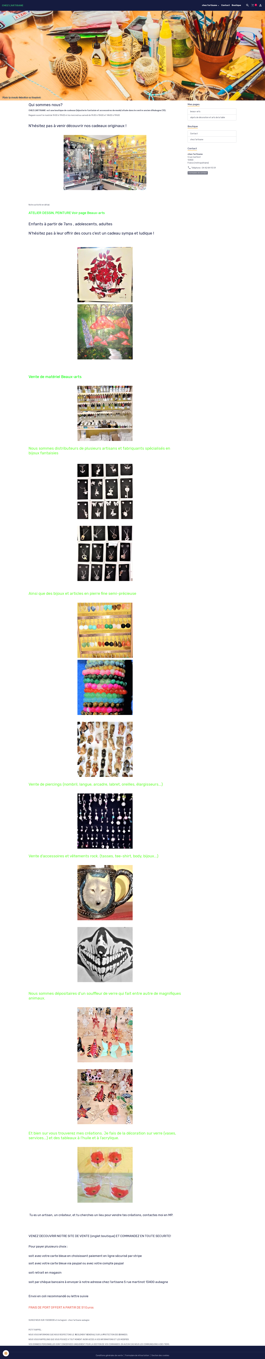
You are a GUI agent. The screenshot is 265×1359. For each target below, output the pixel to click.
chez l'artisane (209, 5)
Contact (225, 5)
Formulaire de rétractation (137, 1355)
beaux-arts (195, 111)
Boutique (236, 5)
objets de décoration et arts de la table (207, 117)
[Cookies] (6, 1353)
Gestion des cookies (160, 1355)
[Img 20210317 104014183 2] (105, 162)
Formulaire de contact (198, 173)
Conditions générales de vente (109, 1355)
